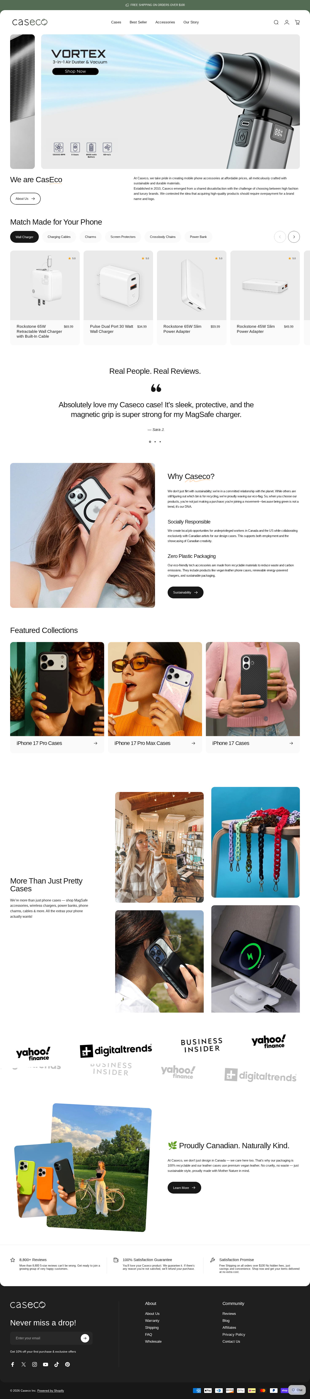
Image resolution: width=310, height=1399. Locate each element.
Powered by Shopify (50, 1390)
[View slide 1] (149, 441)
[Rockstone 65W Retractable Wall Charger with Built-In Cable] (45, 285)
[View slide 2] (155, 441)
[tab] (24, 237)
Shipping (152, 1327)
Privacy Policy (233, 1334)
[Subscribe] (85, 1338)
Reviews (229, 1314)
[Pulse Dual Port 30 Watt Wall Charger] (118, 285)
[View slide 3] (160, 441)
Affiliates (229, 1327)
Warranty (152, 1321)
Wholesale (153, 1341)
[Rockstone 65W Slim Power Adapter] (191, 285)
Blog (225, 1321)
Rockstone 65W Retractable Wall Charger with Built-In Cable (39, 331)
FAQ (148, 1334)
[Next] (294, 237)
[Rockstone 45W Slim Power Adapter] (265, 285)
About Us (152, 1314)
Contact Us (231, 1341)
